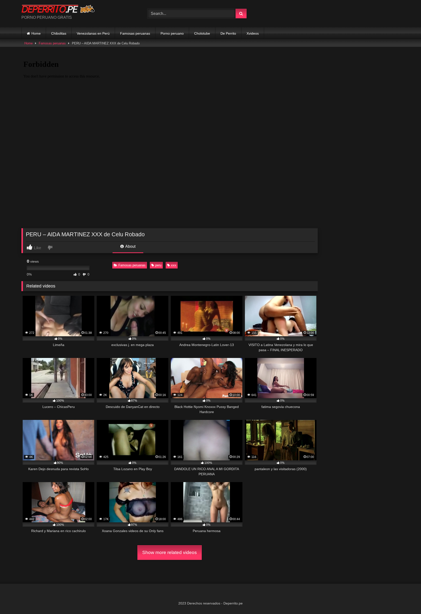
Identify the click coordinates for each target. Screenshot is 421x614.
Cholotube (202, 33)
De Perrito (228, 33)
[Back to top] (406, 599)
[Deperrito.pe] (58, 10)
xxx (173, 265)
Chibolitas (58, 33)
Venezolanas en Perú (93, 33)
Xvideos (253, 33)
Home (36, 33)
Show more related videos (169, 552)
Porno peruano (172, 33)
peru (158, 265)
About (129, 246)
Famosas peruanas (135, 33)
